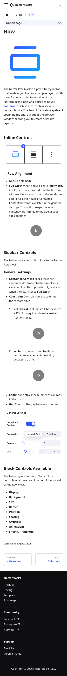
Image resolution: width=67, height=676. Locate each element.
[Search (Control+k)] (60, 5)
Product (9, 585)
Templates (10, 595)
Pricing (8, 590)
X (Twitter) (10, 629)
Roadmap (10, 600)
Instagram (10, 624)
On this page (14, 23)
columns (9, 106)
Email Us (9, 648)
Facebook (10, 619)
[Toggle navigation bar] (6, 4)
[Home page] (7, 14)
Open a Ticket (12, 653)
